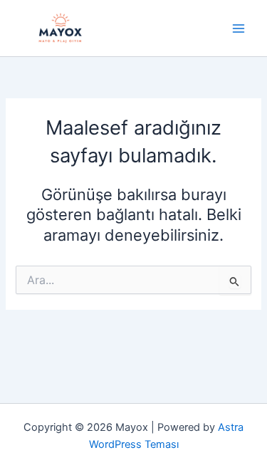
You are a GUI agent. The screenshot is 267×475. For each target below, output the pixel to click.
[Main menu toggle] (238, 28)
